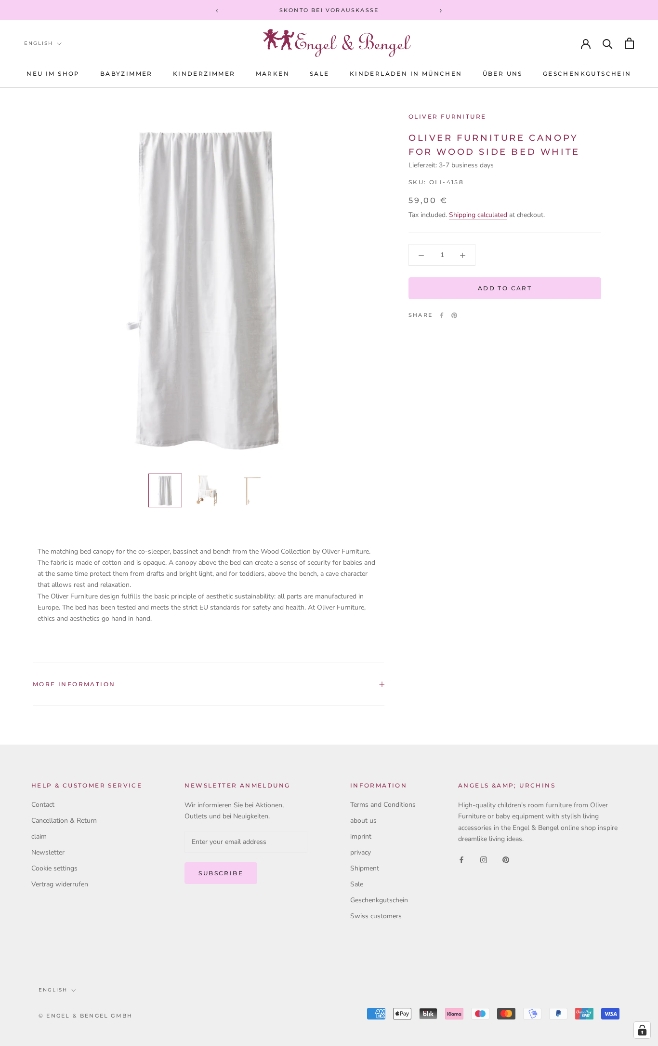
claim (39, 836)
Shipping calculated (478, 215)
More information (74, 684)
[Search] (608, 43)
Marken (273, 73)
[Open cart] (629, 43)
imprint (360, 836)
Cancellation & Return (64, 820)
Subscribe (220, 873)
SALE (319, 73)
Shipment (364, 868)
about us (363, 820)
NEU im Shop (52, 73)
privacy (360, 852)
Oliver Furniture (447, 116)
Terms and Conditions (383, 804)
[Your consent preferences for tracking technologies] (642, 1030)
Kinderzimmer (204, 73)
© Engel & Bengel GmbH (85, 1015)
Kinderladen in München (406, 73)
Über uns (503, 73)
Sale (356, 884)
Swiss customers (376, 916)
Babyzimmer (126, 73)
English (38, 43)
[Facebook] (442, 315)
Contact (42, 804)
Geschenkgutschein (587, 73)
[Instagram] (483, 859)
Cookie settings (54, 868)
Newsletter (48, 852)
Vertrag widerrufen (59, 884)
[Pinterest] (454, 315)
